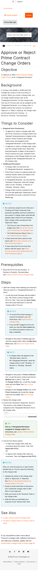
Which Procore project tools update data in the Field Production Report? (19, 251)
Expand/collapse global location (34, 45)
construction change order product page (17, 543)
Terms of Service (19, 562)
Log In (19, 563)
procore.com (8, 8)
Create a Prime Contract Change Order (19, 275)
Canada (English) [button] (12, 15)
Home (9, 45)
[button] (30, 35)
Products (17, 45)
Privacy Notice (7, 562)
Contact (29, 15)
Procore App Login (10, 22)
